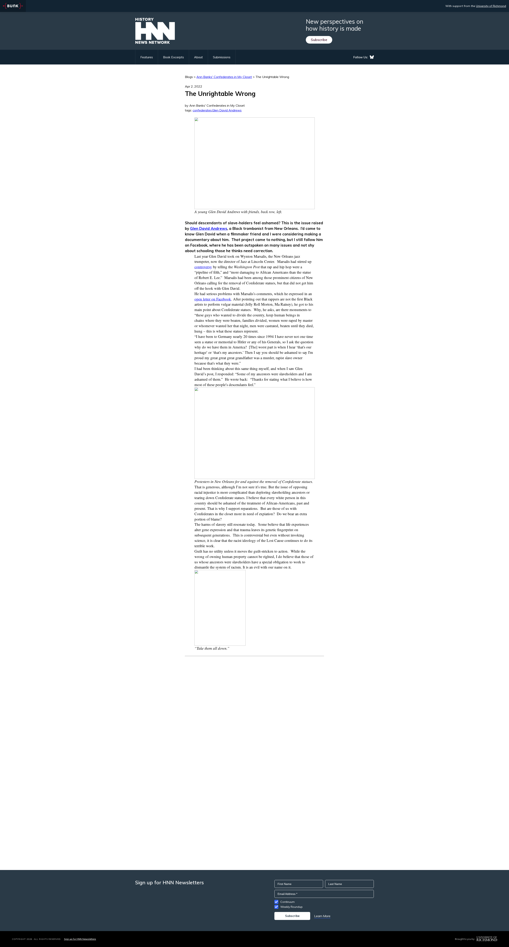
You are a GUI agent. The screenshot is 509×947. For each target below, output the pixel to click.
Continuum (287, 902)
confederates (202, 110)
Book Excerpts (173, 57)
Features (146, 57)
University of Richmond (491, 6)
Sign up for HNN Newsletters (80, 938)
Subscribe (319, 39)
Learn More (322, 916)
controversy (203, 266)
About (198, 57)
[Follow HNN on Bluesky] (372, 57)
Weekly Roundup (291, 907)
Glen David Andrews (227, 110)
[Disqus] (254, 706)
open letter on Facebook (212, 298)
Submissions (221, 57)
